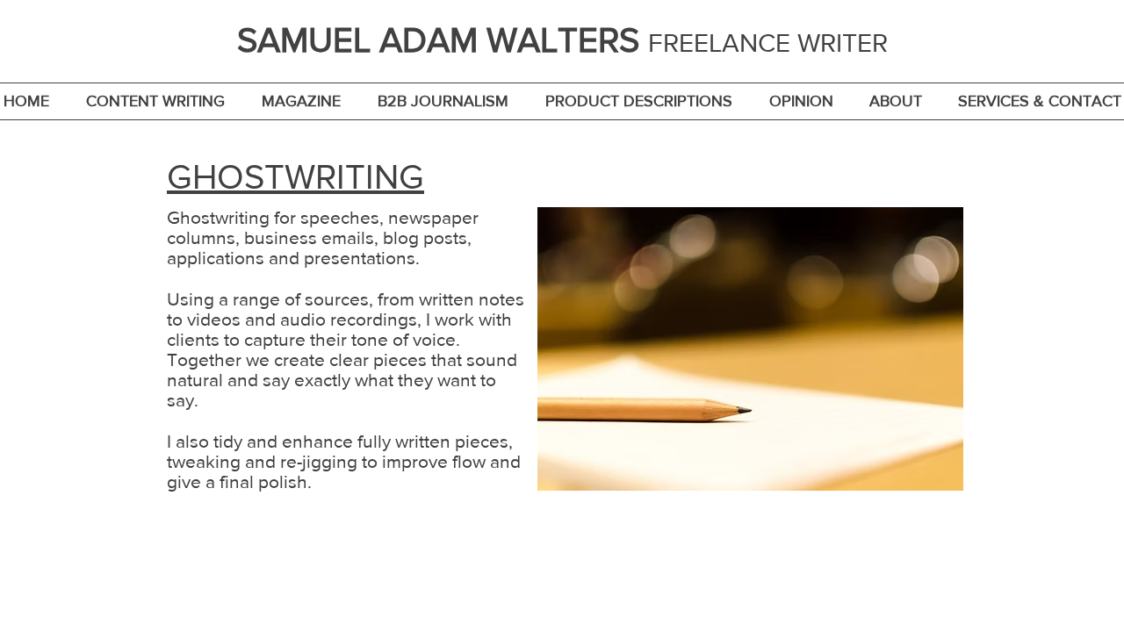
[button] (155, 101)
